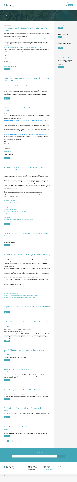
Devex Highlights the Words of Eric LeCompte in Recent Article (26, 234)
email (9, 475)
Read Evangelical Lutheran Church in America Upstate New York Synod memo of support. (19, 207)
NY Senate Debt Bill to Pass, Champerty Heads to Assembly (27, 254)
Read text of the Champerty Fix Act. (10, 200)
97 (24, 441)
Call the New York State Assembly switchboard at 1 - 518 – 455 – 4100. (26, 79)
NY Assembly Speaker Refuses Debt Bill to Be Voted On (25, 28)
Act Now (60, 27)
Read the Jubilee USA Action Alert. (10, 221)
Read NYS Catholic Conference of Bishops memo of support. (14, 213)
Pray (66, 7)
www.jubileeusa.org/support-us (10, 66)
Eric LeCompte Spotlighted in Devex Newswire (22, 389)
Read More (7, 68)
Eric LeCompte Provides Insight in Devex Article (22, 408)
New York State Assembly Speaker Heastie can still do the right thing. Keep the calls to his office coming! (22, 47)
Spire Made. (61, 475)
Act (69, 7)
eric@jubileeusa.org (7, 151)
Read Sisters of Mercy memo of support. (11, 209)
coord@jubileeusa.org (49, 469)
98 (26, 441)
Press (72, 7)
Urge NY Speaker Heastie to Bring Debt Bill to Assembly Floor (26, 351)
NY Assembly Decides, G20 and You (18, 108)
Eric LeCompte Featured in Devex (17, 427)
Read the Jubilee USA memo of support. (11, 202)
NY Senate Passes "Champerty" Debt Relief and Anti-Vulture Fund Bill (24, 168)
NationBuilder (70, 475)
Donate (70, 5)
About (58, 7)
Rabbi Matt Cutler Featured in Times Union (21, 369)
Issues (62, 7)
